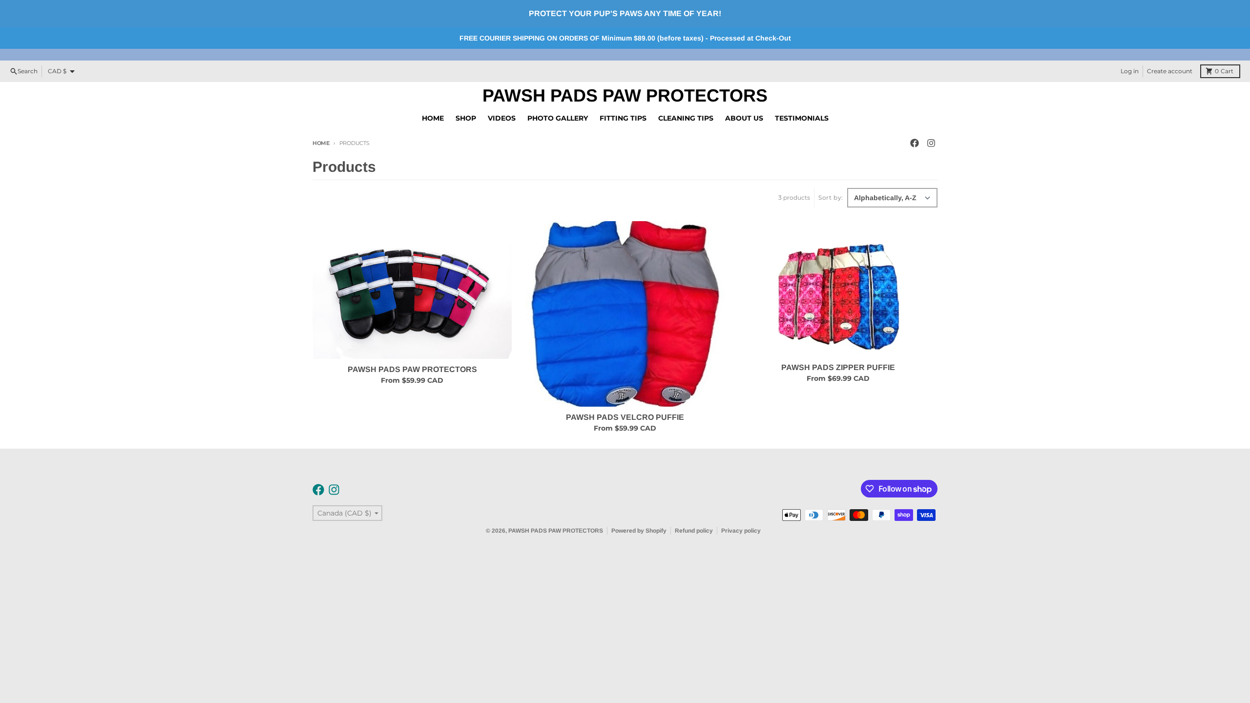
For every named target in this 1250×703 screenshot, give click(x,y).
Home (321, 143)
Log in (1130, 71)
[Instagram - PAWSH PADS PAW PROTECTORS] (931, 143)
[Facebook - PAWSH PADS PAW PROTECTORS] (914, 143)
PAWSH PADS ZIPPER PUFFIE (838, 367)
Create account (1169, 71)
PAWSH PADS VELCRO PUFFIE (625, 417)
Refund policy (694, 530)
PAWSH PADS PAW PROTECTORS (625, 95)
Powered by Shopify (639, 530)
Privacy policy (741, 530)
